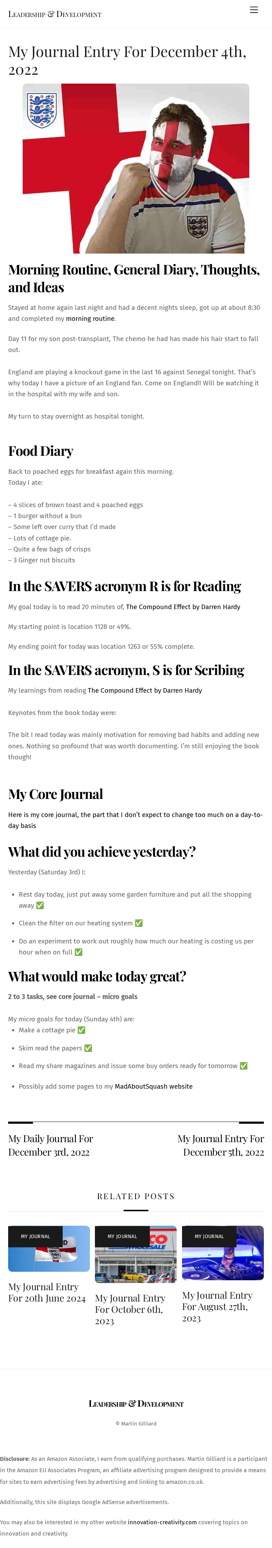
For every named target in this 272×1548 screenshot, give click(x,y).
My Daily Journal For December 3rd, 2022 (50, 1145)
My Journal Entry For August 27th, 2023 (217, 1306)
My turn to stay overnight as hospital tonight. (76, 416)
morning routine (90, 318)
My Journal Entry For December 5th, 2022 (220, 1145)
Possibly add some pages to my (106, 1086)
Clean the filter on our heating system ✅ (81, 923)
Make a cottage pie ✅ (52, 1030)
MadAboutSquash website (154, 1086)
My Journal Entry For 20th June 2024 (46, 1292)
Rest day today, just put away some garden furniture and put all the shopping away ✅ (135, 899)
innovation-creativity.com (162, 1522)
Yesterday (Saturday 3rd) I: (47, 872)
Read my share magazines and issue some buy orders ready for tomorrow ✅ (133, 1066)
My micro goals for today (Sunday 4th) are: (71, 1019)
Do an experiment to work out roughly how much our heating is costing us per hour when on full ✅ (136, 946)
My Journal (35, 1237)
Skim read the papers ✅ (55, 1048)
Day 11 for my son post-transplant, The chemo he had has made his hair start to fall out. (133, 344)
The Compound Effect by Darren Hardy (183, 607)
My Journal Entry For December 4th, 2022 (127, 59)
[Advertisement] (136, 360)
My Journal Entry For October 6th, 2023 (130, 1309)
